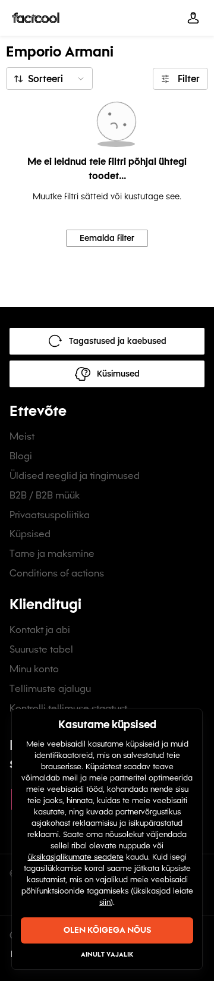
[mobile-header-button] (193, 18)
